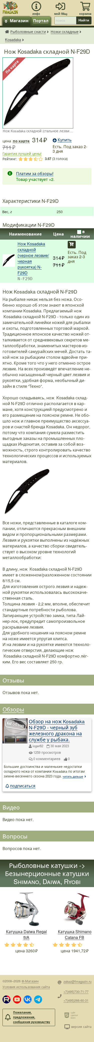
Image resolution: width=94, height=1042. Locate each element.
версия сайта (81, 1026)
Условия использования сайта (26, 986)
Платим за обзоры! (34, 173)
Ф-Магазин (30, 981)
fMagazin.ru (7, 31)
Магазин (19, 20)
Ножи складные (64, 31)
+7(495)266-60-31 (75, 1000)
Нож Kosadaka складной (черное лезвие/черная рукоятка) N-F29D (33, 258)
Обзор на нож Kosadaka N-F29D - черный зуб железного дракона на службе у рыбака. (57, 730)
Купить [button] (65, 140)
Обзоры (13, 708)
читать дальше (73, 776)
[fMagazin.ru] (10, 7)
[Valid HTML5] (67, 1015)
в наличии (80, 234)
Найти (83, 20)
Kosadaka (13, 39)
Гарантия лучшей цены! (22, 153)
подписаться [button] (22, 786)
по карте (21, 141)
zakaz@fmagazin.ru (77, 981)
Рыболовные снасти (28, 31)
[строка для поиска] (65, 20)
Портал (40, 20)
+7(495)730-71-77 (75, 991)
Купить (72, 244)
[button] (7, 999)
